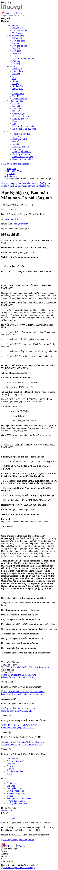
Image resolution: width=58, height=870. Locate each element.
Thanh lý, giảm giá (20, 146)
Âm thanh (16, 53)
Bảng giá (11, 786)
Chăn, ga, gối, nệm (20, 116)
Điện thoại (17, 38)
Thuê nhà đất (18, 33)
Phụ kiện (16, 61)
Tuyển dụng (17, 71)
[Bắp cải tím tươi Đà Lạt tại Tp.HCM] (18, 675)
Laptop (15, 43)
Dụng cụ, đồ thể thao (21, 151)
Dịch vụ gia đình (19, 98)
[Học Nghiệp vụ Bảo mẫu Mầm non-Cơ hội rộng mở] (25, 183)
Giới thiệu (11, 783)
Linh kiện (16, 63)
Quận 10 (10, 173)
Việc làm (34, 667)
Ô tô (14, 78)
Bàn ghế (16, 111)
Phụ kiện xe (17, 88)
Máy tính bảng (18, 41)
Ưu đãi (10, 796)
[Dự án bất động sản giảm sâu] (15, 164)
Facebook (11, 818)
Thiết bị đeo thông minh (23, 58)
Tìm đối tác (17, 96)
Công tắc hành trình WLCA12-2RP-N (18, 711)
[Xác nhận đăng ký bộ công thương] (17, 839)
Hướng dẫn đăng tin (16, 801)
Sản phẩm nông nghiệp (22, 159)
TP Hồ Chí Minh (14, 171)
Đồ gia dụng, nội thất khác (24, 129)
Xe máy (15, 81)
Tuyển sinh (17, 68)
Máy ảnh (16, 48)
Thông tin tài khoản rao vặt (19, 798)
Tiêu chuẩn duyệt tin (16, 793)
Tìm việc (16, 73)
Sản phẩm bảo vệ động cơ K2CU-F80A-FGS (21, 744)
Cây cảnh (16, 149)
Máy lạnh (16, 108)
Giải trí (15, 141)
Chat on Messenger (26, 867)
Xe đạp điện (17, 86)
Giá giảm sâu (18, 28)
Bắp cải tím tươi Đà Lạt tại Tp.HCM (17, 677)
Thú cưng (16, 136)
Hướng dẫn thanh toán (17, 803)
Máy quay (16, 51)
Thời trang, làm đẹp (21, 134)
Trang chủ (11, 168)
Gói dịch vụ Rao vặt (13, 13)
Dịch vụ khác (18, 93)
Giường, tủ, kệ (18, 114)
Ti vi (14, 56)
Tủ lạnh (15, 103)
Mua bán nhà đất (19, 30)
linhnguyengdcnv (20, 224)
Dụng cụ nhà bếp (20, 119)
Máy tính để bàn (19, 46)
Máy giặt (16, 106)
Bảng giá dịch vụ (14, 788)
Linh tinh (16, 144)
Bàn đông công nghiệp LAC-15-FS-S (18, 727)
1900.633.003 (7, 810)
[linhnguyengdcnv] (10, 219)
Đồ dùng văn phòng (21, 154)
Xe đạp (15, 83)
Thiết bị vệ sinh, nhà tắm (23, 126)
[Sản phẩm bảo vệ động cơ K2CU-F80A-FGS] (22, 742)
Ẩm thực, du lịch (19, 139)
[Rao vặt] (11, 9)
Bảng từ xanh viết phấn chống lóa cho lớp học (21, 694)
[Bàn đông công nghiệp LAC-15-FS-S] (19, 725)
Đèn (14, 124)
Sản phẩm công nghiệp (22, 156)
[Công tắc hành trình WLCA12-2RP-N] (19, 708)
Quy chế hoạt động (15, 791)
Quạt (14, 121)
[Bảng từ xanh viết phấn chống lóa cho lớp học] (22, 691)
